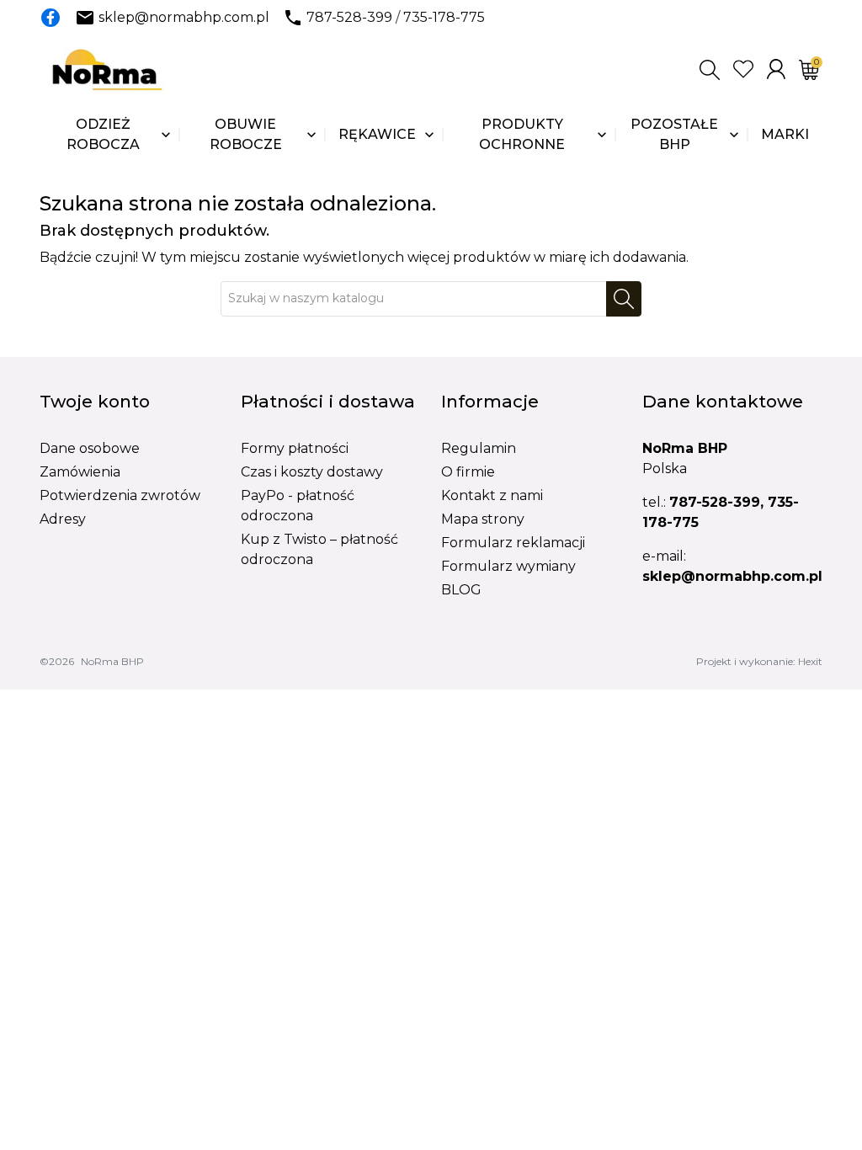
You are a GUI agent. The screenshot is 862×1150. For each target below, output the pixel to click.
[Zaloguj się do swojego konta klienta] (776, 69)
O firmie (468, 472)
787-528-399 (349, 17)
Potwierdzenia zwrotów (120, 495)
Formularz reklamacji (513, 543)
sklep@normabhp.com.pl (183, 17)
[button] (709, 69)
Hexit (810, 661)
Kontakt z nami (492, 495)
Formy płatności (295, 448)
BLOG (461, 590)
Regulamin (478, 448)
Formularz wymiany (508, 566)
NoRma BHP (112, 661)
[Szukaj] (623, 299)
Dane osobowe (90, 448)
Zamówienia (80, 472)
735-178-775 (444, 17)
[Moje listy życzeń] (743, 69)
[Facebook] (50, 18)
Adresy (63, 519)
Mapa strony (482, 519)
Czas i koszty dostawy (312, 472)
